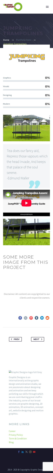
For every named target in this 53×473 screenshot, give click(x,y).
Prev (16, 339)
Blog (11, 442)
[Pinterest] (31, 318)
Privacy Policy (16, 434)
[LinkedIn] (42, 318)
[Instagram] (30, 452)
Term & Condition (18, 438)
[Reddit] (47, 318)
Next (36, 339)
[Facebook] (20, 318)
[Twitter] (25, 318)
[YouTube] (34, 452)
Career (12, 431)
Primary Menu (47, 7)
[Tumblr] (36, 318)
